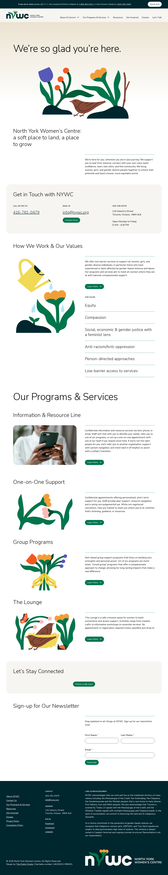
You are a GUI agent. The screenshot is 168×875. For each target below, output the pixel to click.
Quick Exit (154, 4)
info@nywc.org (76, 212)
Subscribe (91, 762)
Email (89, 749)
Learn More (92, 286)
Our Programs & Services (94, 17)
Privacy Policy (12, 821)
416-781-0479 (26, 212)
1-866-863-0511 (86, 4)
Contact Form (71, 220)
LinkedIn (49, 831)
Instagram (50, 827)
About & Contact (68, 17)
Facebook (49, 823)
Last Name (127, 735)
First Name (92, 735)
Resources (118, 17)
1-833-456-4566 (123, 4)
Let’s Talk (157, 17)
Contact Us (11, 800)
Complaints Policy (14, 825)
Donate (145, 17)
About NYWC (12, 796)
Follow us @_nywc (84, 684)
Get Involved (132, 17)
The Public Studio (24, 864)
